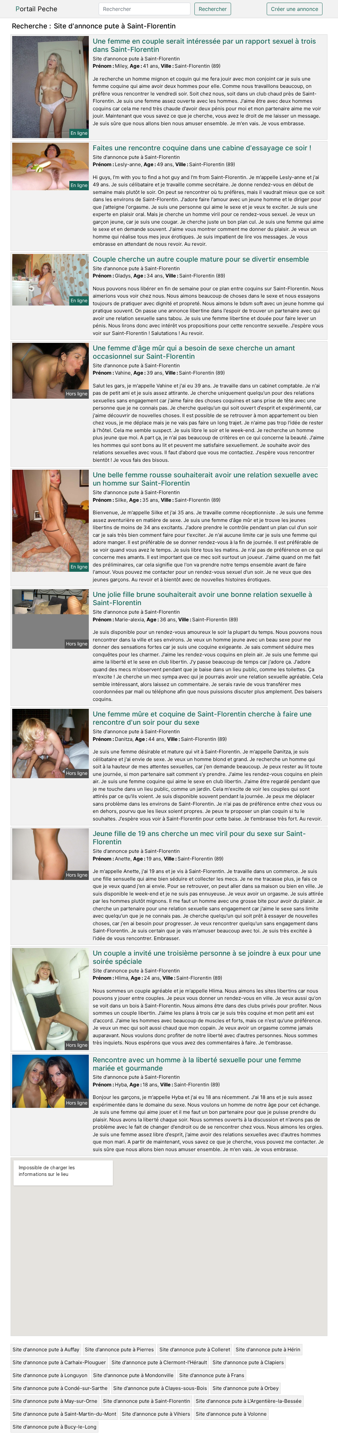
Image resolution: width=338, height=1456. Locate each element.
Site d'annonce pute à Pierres (119, 1349)
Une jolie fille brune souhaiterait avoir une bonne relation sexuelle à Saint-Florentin (202, 598)
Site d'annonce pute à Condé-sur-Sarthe (60, 1388)
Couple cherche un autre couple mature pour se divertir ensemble (201, 259)
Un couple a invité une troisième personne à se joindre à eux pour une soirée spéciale (207, 957)
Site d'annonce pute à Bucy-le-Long (54, 1427)
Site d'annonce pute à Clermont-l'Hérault (159, 1362)
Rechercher (213, 9)
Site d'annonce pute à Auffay (46, 1349)
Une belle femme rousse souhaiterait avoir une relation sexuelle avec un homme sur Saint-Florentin (205, 479)
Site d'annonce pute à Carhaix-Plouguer (59, 1362)
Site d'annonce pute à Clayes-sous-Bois (160, 1388)
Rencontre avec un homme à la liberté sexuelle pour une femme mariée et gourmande (197, 1064)
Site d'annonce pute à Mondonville (133, 1375)
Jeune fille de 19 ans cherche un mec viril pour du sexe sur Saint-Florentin (199, 837)
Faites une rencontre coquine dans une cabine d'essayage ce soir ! (202, 148)
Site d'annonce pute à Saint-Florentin (146, 1401)
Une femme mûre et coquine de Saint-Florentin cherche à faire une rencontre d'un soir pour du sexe (202, 718)
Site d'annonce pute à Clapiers (248, 1362)
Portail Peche (36, 9)
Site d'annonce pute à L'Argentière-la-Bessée (249, 1401)
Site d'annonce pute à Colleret (194, 1349)
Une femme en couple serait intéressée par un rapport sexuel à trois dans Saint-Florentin (204, 45)
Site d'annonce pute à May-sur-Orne (55, 1401)
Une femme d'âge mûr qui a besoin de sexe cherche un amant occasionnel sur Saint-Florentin (194, 352)
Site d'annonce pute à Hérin (268, 1349)
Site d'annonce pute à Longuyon (50, 1375)
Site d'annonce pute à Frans (211, 1375)
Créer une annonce (294, 9)
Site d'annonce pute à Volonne (231, 1414)
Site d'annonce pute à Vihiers (156, 1414)
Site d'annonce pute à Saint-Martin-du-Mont (64, 1414)
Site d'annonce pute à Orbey (246, 1388)
